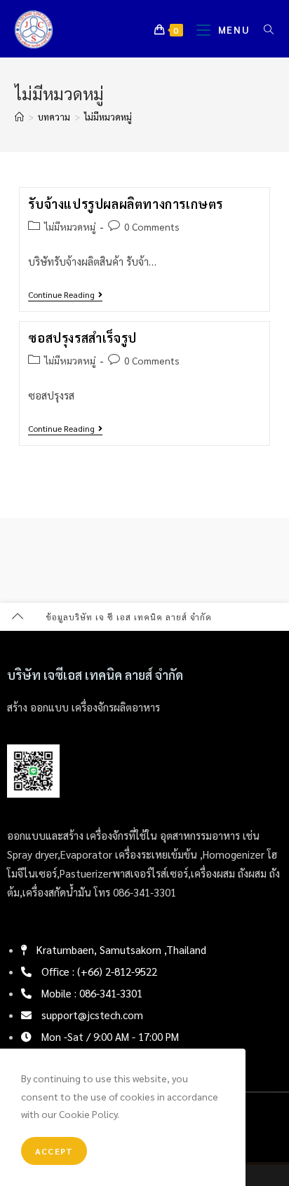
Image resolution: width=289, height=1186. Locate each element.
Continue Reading (65, 294)
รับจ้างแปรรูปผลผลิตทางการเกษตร (125, 204)
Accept (54, 1151)
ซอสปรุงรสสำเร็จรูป (82, 337)
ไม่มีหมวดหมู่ (108, 117)
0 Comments (152, 226)
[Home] (19, 117)
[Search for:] (264, 29)
